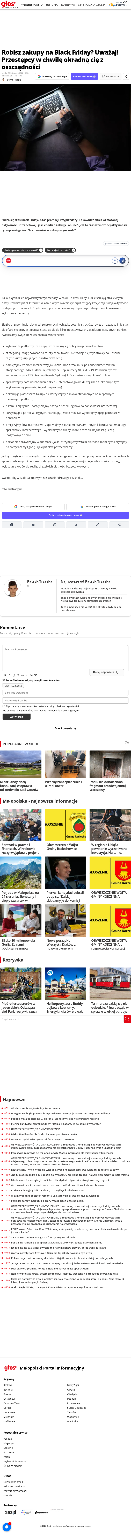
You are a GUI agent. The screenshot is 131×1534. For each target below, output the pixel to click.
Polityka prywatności (15, 1490)
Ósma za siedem (12, 1465)
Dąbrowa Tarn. (11, 1403)
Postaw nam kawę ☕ (84, 76)
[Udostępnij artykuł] (126, 76)
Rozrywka (68, 4)
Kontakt (7, 1495)
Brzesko (7, 1394)
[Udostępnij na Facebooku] (12, 524)
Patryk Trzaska (13, 79)
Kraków (7, 1385)
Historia (52, 4)
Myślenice (9, 1421)
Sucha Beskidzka (76, 1407)
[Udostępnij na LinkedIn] (33, 524)
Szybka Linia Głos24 (92, 4)
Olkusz (71, 1389)
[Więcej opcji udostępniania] (119, 524)
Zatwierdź (16, 716)
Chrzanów (9, 1398)
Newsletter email (13, 1481)
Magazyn (8, 1443)
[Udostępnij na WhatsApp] (55, 524)
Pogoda (7, 1438)
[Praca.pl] (10, 1512)
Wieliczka (72, 1421)
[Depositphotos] (41, 1512)
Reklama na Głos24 (14, 1486)
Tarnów (71, 1412)
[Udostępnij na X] (76, 524)
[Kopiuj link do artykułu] (98, 524)
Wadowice (73, 1416)
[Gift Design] (57, 1512)
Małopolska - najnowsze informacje (40, 801)
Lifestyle (8, 1447)
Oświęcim (72, 1394)
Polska (7, 1456)
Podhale (71, 1398)
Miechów (8, 1416)
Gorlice (7, 1407)
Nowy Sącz (73, 1385)
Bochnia (8, 1389)
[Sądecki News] (26, 1512)
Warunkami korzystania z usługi (38, 706)
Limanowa (9, 1412)
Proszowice (73, 1403)
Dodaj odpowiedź (103, 672)
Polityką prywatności (68, 706)
